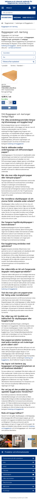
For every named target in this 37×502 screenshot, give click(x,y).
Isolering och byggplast (8, 45)
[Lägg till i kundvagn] (9, 107)
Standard (20, 65)
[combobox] (18, 12)
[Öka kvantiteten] (14, 102)
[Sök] (34, 12)
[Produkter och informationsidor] (3, 8)
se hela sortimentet (14, 48)
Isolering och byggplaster (16, 144)
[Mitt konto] (29, 8)
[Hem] (12, 8)
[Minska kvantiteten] (3, 102)
